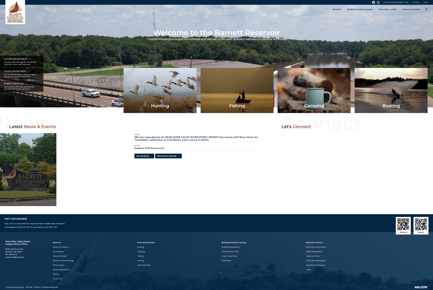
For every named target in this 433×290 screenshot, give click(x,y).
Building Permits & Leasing (234, 242)
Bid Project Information (316, 247)
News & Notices (59, 256)
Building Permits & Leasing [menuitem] (359, 9)
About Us (57, 242)
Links (308, 269)
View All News (142, 156)
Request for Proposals (315, 265)
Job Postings (58, 251)
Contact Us (57, 278)
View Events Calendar (167, 156)
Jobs (426, 2)
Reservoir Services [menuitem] (411, 9)
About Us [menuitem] (337, 9)
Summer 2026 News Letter (149, 148)
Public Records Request (316, 260)
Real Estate (226, 260)
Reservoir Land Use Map (63, 260)
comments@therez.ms (14, 257)
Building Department (231, 247)
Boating (140, 247)
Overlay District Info (230, 251)
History (56, 274)
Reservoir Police (313, 256)
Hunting (140, 260)
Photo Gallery (58, 265)
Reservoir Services (314, 242)
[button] (426, 9)
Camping (141, 251)
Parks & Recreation (146, 242)
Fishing (140, 256)
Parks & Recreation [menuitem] (387, 9)
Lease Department (229, 256)
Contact (416, 2)
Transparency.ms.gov (14, 287)
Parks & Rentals (144, 265)
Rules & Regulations (61, 269)
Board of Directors (61, 247)
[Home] (15, 12)
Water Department (314, 251)
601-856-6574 (11, 254)
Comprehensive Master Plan (396, 2)
